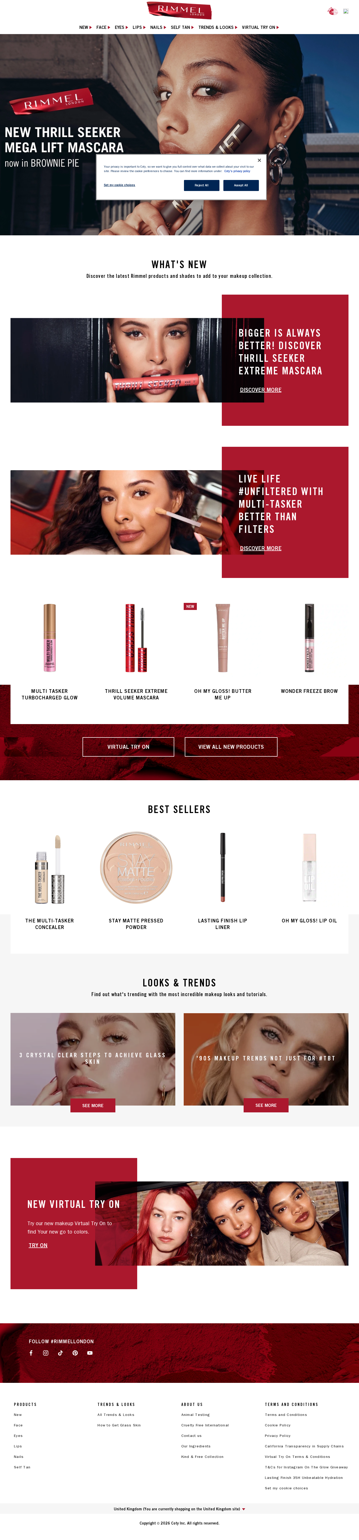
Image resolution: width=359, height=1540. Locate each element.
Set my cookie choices (286, 1488)
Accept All (241, 185)
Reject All (202, 185)
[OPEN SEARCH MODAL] (345, 10)
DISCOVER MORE (260, 389)
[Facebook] (31, 1353)
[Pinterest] (75, 1353)
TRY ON (38, 1245)
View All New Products (231, 747)
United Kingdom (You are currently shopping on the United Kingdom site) (177, 1509)
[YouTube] (90, 1353)
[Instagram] (45, 1353)
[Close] (259, 160)
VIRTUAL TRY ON (128, 747)
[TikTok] (60, 1353)
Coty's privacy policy (237, 171)
